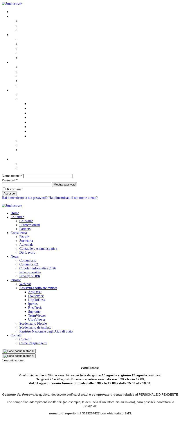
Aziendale (27, 48)
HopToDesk (37, 112)
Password (10, 180)
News (15, 62)
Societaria (28, 43)
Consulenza (20, 34)
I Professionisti (31, 25)
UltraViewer (38, 135)
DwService (37, 108)
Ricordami (14, 189)
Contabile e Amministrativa (42, 53)
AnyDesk (35, 103)
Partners (26, 30)
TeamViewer (38, 131)
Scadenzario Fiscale (36, 140)
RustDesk (36, 122)
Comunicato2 (30, 71)
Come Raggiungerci (35, 168)
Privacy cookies (32, 80)
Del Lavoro (28, 57)
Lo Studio (19, 16)
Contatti (17, 158)
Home (15, 11)
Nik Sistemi (123, 201)
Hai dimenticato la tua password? (25, 198)
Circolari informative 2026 (42, 76)
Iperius (34, 117)
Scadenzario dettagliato (39, 145)
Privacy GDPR (30, 85)
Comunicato (29, 66)
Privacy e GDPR (84, 201)
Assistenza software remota (43, 99)
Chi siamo (27, 20)
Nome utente (12, 176)
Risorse (17, 89)
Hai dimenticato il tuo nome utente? (73, 198)
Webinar (26, 94)
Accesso (9, 193)
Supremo (35, 126)
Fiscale (25, 39)
